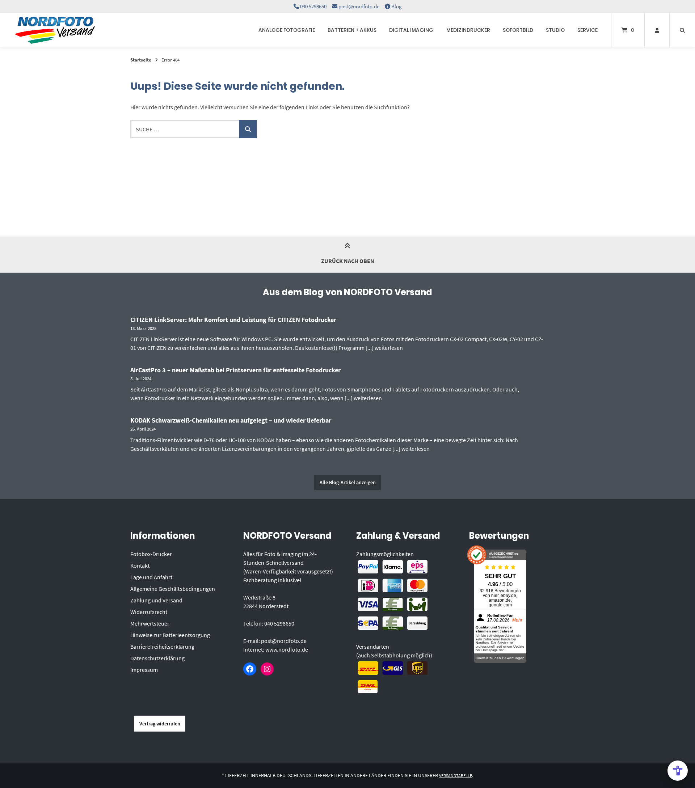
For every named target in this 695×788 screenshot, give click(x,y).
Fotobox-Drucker (151, 554)
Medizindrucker (468, 30)
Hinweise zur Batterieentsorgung (170, 635)
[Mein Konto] (657, 30)
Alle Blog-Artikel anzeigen (348, 482)
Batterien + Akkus (352, 30)
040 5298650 (313, 6)
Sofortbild (518, 30)
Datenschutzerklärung (157, 658)
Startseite (140, 60)
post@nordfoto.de (358, 6)
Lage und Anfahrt (151, 577)
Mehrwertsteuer (149, 623)
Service (587, 30)
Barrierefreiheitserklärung (162, 646)
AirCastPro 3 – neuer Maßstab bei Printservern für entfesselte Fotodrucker (235, 370)
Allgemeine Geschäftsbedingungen (172, 588)
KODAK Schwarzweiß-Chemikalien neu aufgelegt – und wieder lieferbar (230, 420)
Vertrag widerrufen (159, 723)
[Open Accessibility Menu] (677, 771)
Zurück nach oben (347, 260)
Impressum (144, 669)
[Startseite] (55, 30)
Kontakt (139, 565)
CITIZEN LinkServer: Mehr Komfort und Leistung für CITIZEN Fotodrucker (233, 319)
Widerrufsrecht (148, 611)
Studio (555, 30)
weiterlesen (389, 347)
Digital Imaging (411, 30)
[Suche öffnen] (682, 30)
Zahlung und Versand (156, 600)
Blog (396, 6)
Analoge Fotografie (286, 30)
